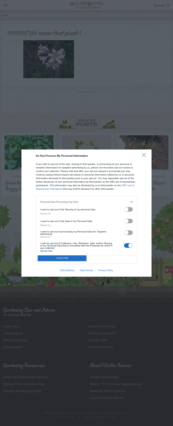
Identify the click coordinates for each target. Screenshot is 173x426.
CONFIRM (62, 258)
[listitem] (86, 202)
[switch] (128, 209)
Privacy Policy (105, 270)
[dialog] (86, 213)
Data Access (86, 270)
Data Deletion (67, 270)
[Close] (145, 156)
